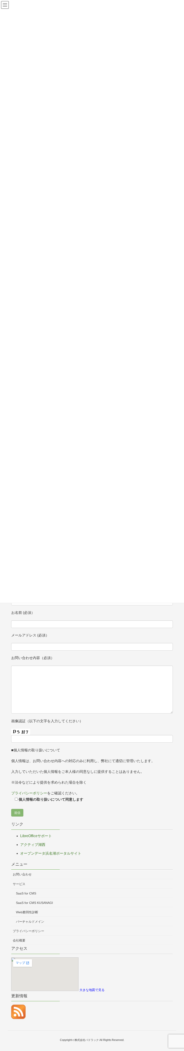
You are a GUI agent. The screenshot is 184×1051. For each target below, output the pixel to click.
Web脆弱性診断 (27, 912)
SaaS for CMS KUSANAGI (34, 903)
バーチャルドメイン (30, 921)
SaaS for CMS (26, 893)
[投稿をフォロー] (18, 1011)
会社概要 (19, 940)
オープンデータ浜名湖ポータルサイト (50, 853)
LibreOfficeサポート (36, 836)
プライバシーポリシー (29, 793)
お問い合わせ (22, 874)
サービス (19, 884)
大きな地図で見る (92, 990)
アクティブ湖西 (32, 845)
